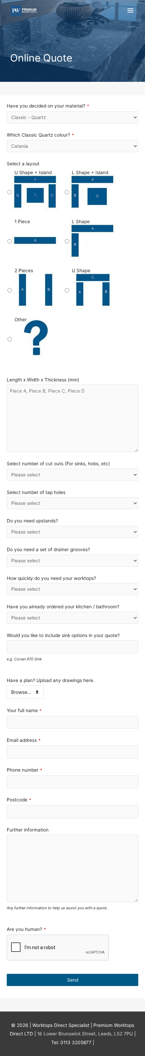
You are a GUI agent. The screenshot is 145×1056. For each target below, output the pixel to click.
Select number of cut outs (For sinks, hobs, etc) (58, 463)
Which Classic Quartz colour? (40, 135)
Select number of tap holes (36, 492)
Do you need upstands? (32, 520)
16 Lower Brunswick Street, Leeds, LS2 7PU (85, 1033)
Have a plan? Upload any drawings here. (50, 680)
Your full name (24, 710)
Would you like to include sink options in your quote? (63, 635)
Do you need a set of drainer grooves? (48, 549)
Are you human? (26, 929)
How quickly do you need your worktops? (51, 578)
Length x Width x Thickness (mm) (43, 379)
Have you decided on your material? (48, 106)
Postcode (19, 799)
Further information (28, 829)
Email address (23, 740)
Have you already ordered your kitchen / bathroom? (63, 606)
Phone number (24, 770)
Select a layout (23, 163)
